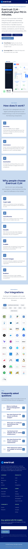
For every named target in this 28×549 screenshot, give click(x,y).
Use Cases (3, 491)
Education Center (19, 496)
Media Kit (3, 509)
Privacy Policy (9, 546)
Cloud (22, 305)
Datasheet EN (18, 35)
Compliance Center (5, 496)
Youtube (17, 509)
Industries (3, 493)
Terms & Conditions (18, 546)
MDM (20, 308)
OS (24, 308)
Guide (16, 491)
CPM (16, 478)
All (4, 305)
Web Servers (14, 310)
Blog (2, 482)
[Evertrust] (6, 1)
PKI (16, 482)
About (2, 478)
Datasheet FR (7, 35)
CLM (16, 480)
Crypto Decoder (18, 500)
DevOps (5, 308)
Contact (3, 485)
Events (2, 507)
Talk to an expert (7, 38)
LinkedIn (17, 507)
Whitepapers (18, 498)
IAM (15, 308)
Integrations (18, 485)
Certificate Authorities (13, 305)
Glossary (17, 493)
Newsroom (3, 480)
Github (16, 512)
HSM (10, 308)
